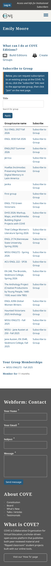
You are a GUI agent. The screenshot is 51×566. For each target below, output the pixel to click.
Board (10, 505)
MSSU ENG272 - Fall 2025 (19, 367)
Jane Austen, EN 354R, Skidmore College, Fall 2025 (16, 343)
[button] (25, 558)
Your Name (10, 411)
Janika (8, 184)
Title (5, 98)
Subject (8, 439)
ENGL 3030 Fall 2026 (15, 138)
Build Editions (18, 55)
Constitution (13, 502)
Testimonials (13, 515)
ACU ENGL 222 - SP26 (16, 261)
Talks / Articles (14, 512)
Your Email (10, 425)
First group (10, 193)
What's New (13, 508)
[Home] (23, 16)
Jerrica (8, 157)
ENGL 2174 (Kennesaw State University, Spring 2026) (16, 242)
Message (9, 453)
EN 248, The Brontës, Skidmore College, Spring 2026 (16, 275)
